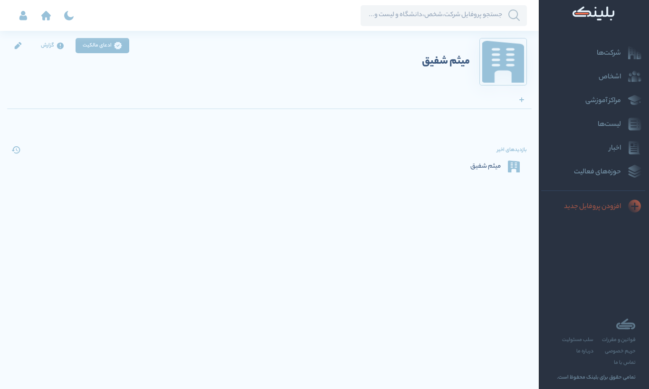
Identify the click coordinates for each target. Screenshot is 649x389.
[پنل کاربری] (23, 15)
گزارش (47, 45)
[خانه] (46, 15)
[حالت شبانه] (68, 15)
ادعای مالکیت (97, 45)
